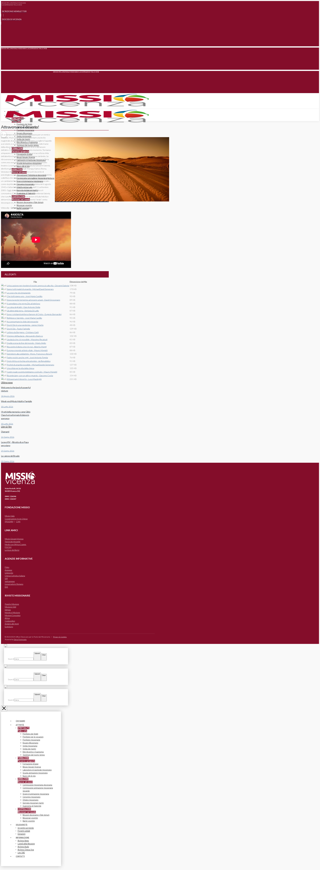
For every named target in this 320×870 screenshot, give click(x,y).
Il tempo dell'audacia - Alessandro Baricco (25, 336)
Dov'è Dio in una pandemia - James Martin (25, 325)
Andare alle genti (12, 624)
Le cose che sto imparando (18, 293)
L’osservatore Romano (14, 584)
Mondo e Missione (12, 612)
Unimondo (9, 573)
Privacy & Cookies (60, 637)
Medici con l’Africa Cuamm (15, 544)
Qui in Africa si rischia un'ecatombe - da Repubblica (28, 361)
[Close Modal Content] (5, 645)
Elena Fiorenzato (20, 639)
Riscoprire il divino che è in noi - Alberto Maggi (26, 346)
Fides (7, 567)
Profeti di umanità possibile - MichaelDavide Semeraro (30, 364)
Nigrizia (8, 610)
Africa (7, 618)
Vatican (10, 581)
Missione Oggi (10, 607)
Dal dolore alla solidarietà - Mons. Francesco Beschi (29, 354)
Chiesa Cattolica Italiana (15, 576)
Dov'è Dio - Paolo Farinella (18, 328)
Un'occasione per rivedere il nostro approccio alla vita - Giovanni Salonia (38, 285)
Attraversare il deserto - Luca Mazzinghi (24, 379)
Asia (8, 570)
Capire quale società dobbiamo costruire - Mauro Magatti (32, 372)
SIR (6, 578)
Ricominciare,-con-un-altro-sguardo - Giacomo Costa (30, 375)
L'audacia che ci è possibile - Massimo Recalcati (27, 339)
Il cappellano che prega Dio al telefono (23, 303)
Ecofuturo (9, 627)
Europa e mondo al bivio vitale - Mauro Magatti (27, 350)
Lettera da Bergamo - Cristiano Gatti (23, 332)
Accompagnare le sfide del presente (22, 321)
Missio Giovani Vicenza (14, 539)
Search (11, 659)
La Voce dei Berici (12, 550)
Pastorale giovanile (12, 541)
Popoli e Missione (12, 604)
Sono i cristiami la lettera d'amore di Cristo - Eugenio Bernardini (34, 314)
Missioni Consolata (12, 615)
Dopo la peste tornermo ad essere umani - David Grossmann (33, 300)
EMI (6, 587)
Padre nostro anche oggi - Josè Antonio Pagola (27, 357)
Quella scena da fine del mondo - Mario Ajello (26, 343)
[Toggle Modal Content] (3, 42)
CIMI (18, 521)
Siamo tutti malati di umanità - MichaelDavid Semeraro (30, 289)
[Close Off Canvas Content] (4, 708)
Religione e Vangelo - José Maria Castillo (24, 318)
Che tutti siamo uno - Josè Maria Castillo (24, 296)
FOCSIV (8, 547)
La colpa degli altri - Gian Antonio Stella (23, 307)
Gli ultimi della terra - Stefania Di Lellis (23, 310)
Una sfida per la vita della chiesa (20, 368)
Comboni (10, 621)
